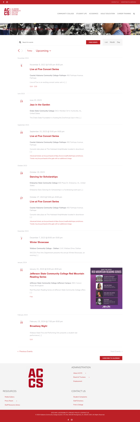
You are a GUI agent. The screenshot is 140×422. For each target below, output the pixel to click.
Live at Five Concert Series (44, 69)
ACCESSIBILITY (63, 413)
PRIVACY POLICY (74, 413)
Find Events (93, 42)
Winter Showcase (39, 242)
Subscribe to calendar (111, 358)
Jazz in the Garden (40, 104)
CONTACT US (85, 413)
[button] (134, 13)
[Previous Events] (19, 51)
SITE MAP (54, 413)
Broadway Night (38, 326)
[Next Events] (22, 50)
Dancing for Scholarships (44, 176)
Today (29, 50)
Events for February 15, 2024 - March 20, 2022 (35, 29)
